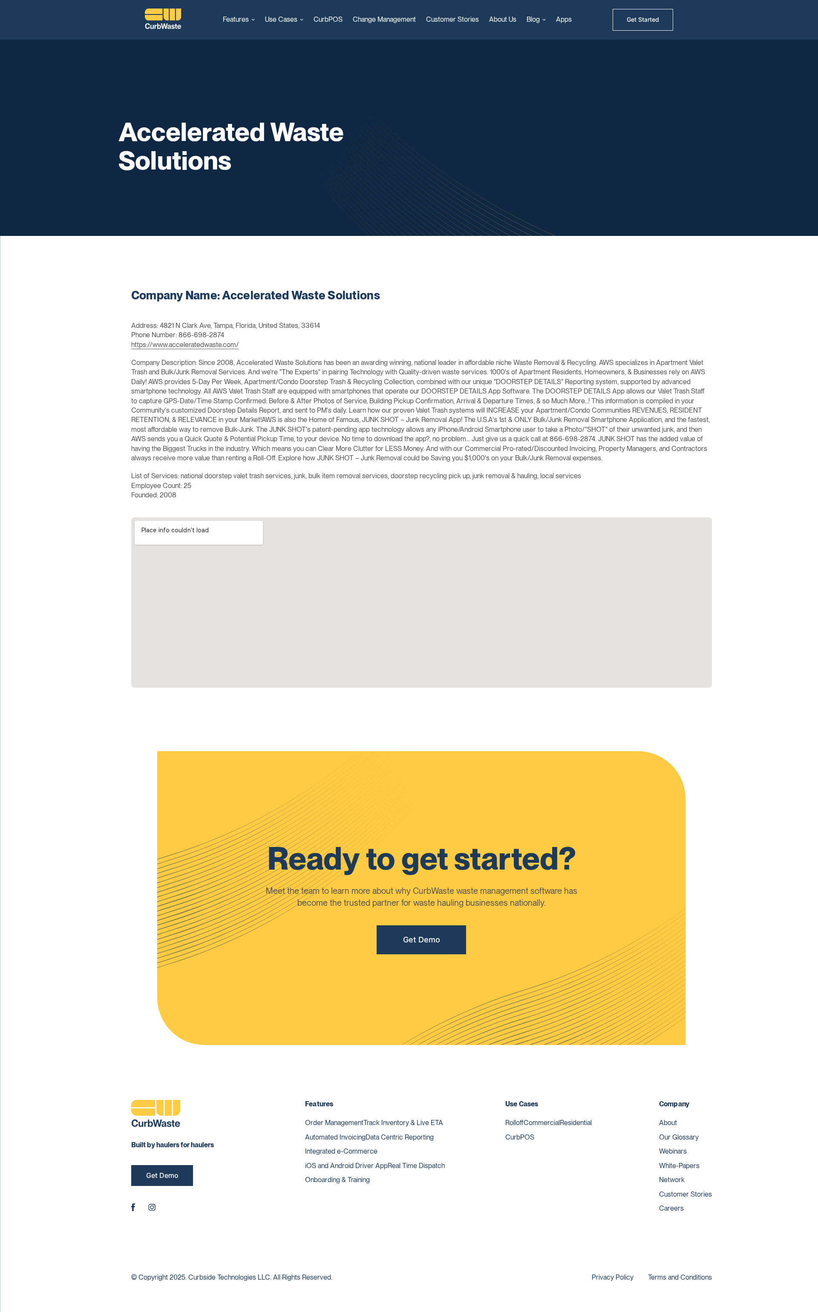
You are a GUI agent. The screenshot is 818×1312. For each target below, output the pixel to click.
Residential (576, 1123)
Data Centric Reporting (400, 1137)
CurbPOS (328, 19)
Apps (564, 19)
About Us (502, 19)
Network (672, 1180)
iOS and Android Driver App (346, 1166)
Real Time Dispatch (416, 1166)
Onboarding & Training (337, 1180)
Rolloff (514, 1123)
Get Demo (421, 939)
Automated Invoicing (335, 1137)
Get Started (643, 19)
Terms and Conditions (680, 1277)
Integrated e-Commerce (341, 1151)
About (668, 1123)
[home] (163, 20)
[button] (239, 19)
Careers (671, 1208)
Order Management (334, 1123)
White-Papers (679, 1166)
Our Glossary (679, 1137)
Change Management (384, 19)
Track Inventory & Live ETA (403, 1123)
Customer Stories (452, 19)
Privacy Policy (613, 1277)
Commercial (542, 1123)
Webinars (673, 1151)
